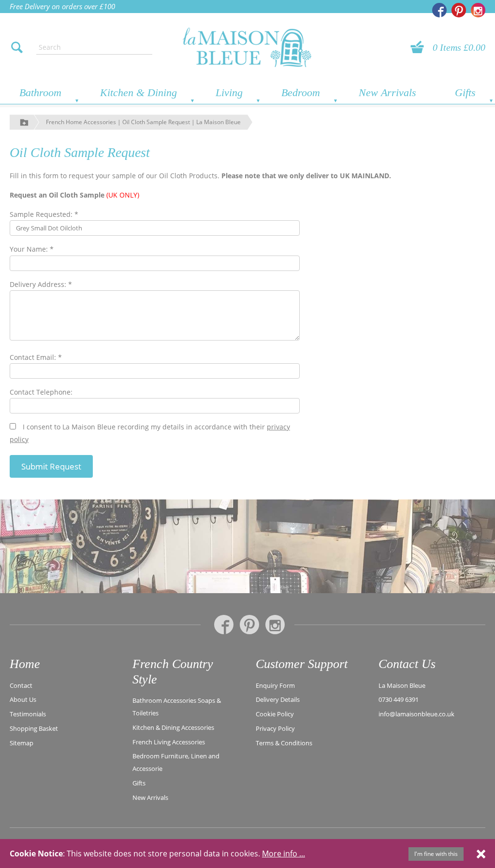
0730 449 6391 (399, 699)
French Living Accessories (168, 742)
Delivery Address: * (41, 284)
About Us (23, 699)
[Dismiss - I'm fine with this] (481, 853)
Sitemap (21, 743)
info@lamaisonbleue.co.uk (416, 714)
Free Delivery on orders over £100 (62, 6)
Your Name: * (32, 249)
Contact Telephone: (41, 392)
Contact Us (407, 664)
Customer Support (302, 664)
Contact (21, 685)
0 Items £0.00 (459, 47)
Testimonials (28, 714)
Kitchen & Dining (138, 92)
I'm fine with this (436, 854)
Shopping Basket (34, 728)
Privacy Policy (275, 728)
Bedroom (300, 92)
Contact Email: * (36, 357)
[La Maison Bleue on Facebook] (439, 10)
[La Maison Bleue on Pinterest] (458, 10)
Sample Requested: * (44, 214)
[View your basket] (420, 47)
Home (25, 664)
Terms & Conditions (284, 743)
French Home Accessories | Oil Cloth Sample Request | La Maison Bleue (143, 122)
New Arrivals (387, 92)
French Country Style (172, 671)
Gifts (465, 92)
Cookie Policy (275, 714)
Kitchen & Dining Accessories (173, 727)
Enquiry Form (275, 685)
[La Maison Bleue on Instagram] (478, 10)
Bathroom (40, 92)
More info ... (283, 853)
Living (229, 92)
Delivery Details (278, 699)
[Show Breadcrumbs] (24, 121)
